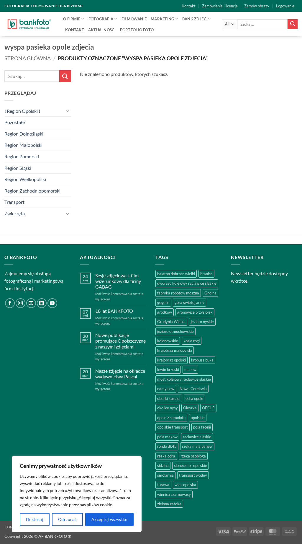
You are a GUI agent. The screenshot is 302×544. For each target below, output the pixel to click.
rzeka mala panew (197, 446)
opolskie (198, 417)
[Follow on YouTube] (52, 303)
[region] (77, 494)
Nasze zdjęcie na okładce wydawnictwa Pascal (120, 373)
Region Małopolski (23, 145)
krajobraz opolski (171, 360)
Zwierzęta (14, 213)
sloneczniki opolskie (190, 465)
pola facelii (202, 427)
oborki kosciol (168, 398)
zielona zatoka (169, 503)
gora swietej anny (189, 302)
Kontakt (189, 6)
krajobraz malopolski (174, 350)
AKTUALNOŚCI (102, 29)
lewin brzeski (168, 369)
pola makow (167, 436)
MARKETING (162, 19)
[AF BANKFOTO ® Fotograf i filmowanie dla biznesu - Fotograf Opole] (29, 24)
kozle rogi (191, 340)
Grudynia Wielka (171, 321)
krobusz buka (202, 360)
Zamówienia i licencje (220, 6)
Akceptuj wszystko (109, 519)
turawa (163, 484)
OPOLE (208, 407)
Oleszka (190, 407)
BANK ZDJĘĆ (194, 19)
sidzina (163, 465)
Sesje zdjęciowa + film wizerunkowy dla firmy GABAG (118, 281)
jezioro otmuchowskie (175, 331)
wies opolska (185, 484)
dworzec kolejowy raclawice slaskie (186, 283)
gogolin (163, 302)
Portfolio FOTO (137, 29)
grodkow (164, 312)
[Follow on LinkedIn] (42, 303)
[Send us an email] (31, 303)
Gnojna (210, 293)
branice (206, 273)
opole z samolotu (171, 417)
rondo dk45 (167, 446)
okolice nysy (167, 407)
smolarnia (165, 475)
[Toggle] (67, 110)
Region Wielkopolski (25, 179)
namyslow (165, 388)
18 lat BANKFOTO (114, 311)
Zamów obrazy (256, 6)
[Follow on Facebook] (10, 303)
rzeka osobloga (193, 456)
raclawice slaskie (197, 436)
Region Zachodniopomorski (32, 190)
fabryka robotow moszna (178, 293)
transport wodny (193, 475)
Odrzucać (67, 519)
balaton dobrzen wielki (176, 273)
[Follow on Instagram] (20, 303)
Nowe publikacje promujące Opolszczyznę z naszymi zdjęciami (120, 340)
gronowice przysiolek (195, 312)
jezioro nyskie (202, 321)
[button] (285, 6)
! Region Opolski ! (22, 111)
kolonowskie (167, 340)
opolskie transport (172, 427)
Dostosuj (34, 519)
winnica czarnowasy (174, 494)
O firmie (71, 19)
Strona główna (27, 58)
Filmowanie (134, 19)
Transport (14, 202)
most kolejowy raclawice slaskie (184, 379)
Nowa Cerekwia (193, 388)
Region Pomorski (21, 156)
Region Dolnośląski (23, 133)
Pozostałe (14, 122)
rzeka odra (166, 456)
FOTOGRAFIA (101, 19)
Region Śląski (17, 168)
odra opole (194, 398)
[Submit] (293, 24)
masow (190, 369)
